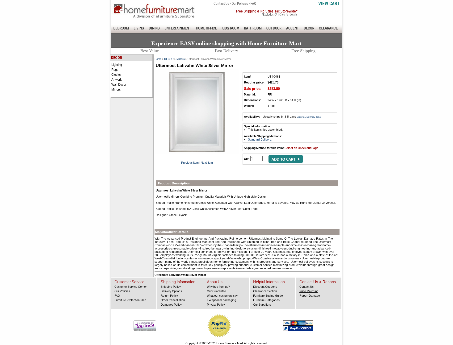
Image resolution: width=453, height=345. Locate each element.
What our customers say (222, 295)
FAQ (253, 3)
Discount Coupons (265, 286)
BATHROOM (253, 28)
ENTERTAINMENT (177, 28)
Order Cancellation (173, 300)
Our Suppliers (262, 304)
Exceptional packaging (221, 300)
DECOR (309, 28)
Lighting (116, 65)
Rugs (114, 69)
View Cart (329, 3)
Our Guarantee (216, 291)
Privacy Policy (216, 304)
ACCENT (292, 28)
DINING (154, 28)
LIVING (139, 28)
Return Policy (169, 295)
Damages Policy (171, 304)
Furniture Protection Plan (130, 300)
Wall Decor (118, 84)
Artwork (116, 79)
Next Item (207, 162)
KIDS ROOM (230, 28)
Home (158, 59)
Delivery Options (171, 291)
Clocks (116, 74)
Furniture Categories (266, 300)
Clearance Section (265, 291)
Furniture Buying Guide (268, 295)
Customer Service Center (130, 286)
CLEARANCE (328, 28)
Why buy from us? (218, 286)
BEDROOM (121, 28)
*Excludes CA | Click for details (280, 14)
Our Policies (240, 3)
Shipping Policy (171, 286)
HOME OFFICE (206, 28)
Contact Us (221, 3)
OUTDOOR (273, 28)
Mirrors (116, 89)
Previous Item (190, 162)
